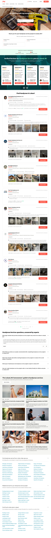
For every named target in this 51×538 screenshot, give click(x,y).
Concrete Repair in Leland (7, 521)
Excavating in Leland (22, 530)
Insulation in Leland (21, 528)
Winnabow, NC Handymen (7, 465)
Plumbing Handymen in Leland (7, 491)
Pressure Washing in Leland (7, 530)
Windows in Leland (37, 518)
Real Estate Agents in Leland (23, 493)
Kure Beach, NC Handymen (23, 479)
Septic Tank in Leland (37, 514)
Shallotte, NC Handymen (38, 469)
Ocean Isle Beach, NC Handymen (39, 474)
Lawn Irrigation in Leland (38, 520)
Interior (4, 3)
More (16, 3)
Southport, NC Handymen (22, 472)
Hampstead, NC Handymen (38, 472)
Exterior (7, 3)
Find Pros (25, 24)
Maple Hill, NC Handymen (38, 479)
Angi (3, 399)
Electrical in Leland (5, 498)
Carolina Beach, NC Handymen (23, 467)
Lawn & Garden (12, 3)
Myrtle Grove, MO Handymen (7, 472)
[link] (3, 80)
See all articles (6, 382)
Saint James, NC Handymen (23, 474)
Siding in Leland (21, 520)
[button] (12, 128)
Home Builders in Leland (22, 523)
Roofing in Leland (5, 514)
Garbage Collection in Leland (23, 512)
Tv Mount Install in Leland (22, 501)
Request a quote (7, 83)
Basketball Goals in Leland (23, 498)
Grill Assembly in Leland (38, 493)
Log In (41, 1)
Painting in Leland (5, 494)
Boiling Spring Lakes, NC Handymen (24, 476)
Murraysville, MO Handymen (7, 479)
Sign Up (46, 1)
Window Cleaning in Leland (38, 516)
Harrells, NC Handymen (38, 476)
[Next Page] (32, 326)
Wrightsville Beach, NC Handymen (24, 463)
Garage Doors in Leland (38, 512)
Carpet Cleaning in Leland (38, 525)
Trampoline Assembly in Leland (23, 494)
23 (30, 326)
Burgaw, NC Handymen (38, 463)
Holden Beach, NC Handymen (23, 470)
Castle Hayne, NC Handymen (7, 467)
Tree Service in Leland (6, 520)
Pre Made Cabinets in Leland (39, 498)
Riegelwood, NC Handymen (7, 469)
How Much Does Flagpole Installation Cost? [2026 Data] (36, 402)
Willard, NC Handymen (38, 470)
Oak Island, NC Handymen (23, 478)
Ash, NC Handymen (37, 467)
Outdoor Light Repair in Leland (23, 500)
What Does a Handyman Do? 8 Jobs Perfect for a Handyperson (12, 447)
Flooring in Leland (21, 516)
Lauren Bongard (29, 399)
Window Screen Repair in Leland (39, 491)
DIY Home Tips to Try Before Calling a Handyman (36, 446)
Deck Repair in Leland (6, 500)
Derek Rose (28, 422)
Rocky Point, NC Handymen (7, 474)
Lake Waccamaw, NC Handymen (39, 465)
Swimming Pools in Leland (38, 523)
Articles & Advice (20, 3)
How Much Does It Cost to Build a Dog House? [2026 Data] (13, 424)
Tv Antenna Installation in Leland (24, 491)
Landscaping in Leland (6, 518)
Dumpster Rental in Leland (38, 521)
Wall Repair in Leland (6, 493)
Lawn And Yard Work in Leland (7, 528)
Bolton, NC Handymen (6, 476)
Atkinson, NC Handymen (22, 465)
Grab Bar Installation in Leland (39, 494)
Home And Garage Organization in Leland (25, 496)
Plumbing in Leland (5, 512)
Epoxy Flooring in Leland (22, 518)
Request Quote (43, 109)
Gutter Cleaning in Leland (7, 501)
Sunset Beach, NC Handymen (39, 478)
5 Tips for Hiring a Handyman (32, 424)
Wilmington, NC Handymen (7, 463)
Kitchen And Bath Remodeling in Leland (9, 523)
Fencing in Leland (5, 516)
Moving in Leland (21, 514)
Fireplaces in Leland (37, 527)
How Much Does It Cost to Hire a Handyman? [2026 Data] (13, 402)
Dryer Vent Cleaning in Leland (39, 496)
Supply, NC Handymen (22, 469)
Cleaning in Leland (21, 521)
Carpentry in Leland (5, 496)
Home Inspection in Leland (38, 529)
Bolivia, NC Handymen (6, 478)
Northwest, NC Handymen (7, 470)
